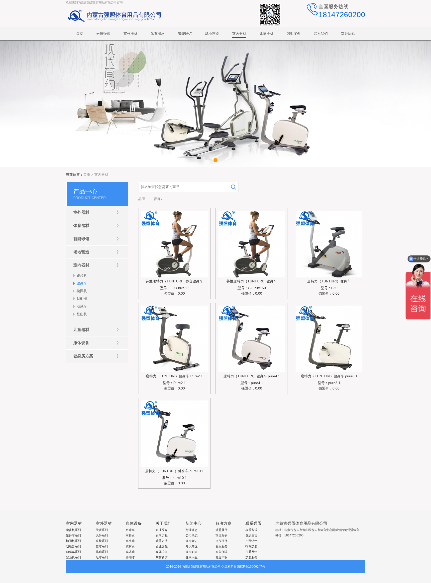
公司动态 (192, 535)
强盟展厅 (221, 530)
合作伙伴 (221, 541)
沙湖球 (130, 557)
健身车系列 (73, 535)
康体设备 (134, 523)
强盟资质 (162, 541)
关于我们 (164, 523)
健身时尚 (192, 552)
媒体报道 (162, 552)
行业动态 (192, 530)
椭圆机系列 (73, 541)
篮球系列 (102, 546)
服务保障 (221, 552)
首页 (86, 175)
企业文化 (162, 546)
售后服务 (221, 546)
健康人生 (192, 557)
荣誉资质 (162, 557)
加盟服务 (251, 557)
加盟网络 (251, 552)
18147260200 (342, 14)
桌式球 (130, 552)
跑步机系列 (73, 530)
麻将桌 (130, 535)
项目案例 (221, 535)
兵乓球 (130, 541)
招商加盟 (251, 546)
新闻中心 (194, 523)
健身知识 (192, 541)
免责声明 (221, 557)
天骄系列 (102, 530)
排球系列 (102, 552)
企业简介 (162, 530)
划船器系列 (73, 546)
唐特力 (158, 199)
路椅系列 (102, 541)
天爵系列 (102, 535)
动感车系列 (73, 552)
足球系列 (102, 557)
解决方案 (223, 523)
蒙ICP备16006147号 (251, 566)
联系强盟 (253, 523)
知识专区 (192, 546)
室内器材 (101, 175)
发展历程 (162, 535)
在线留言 (251, 535)
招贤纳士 (251, 541)
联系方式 (251, 530)
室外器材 (104, 523)
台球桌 (130, 530)
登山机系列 (73, 557)
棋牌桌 (130, 546)
